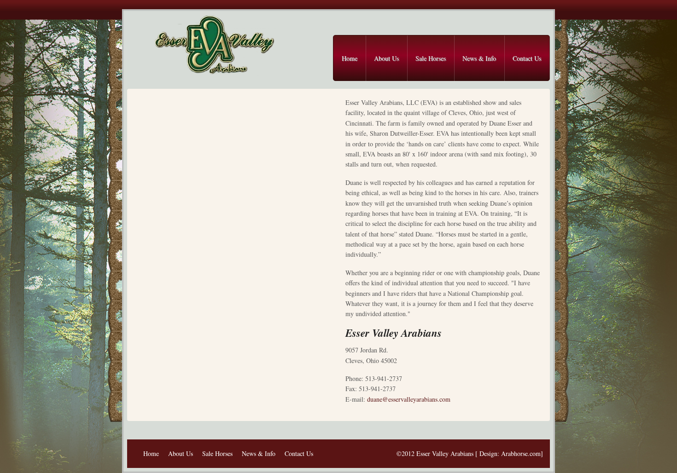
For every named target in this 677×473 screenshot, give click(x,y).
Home (349, 58)
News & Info (479, 58)
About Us (386, 58)
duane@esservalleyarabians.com (408, 399)
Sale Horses (430, 58)
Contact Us (527, 58)
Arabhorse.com (521, 453)
